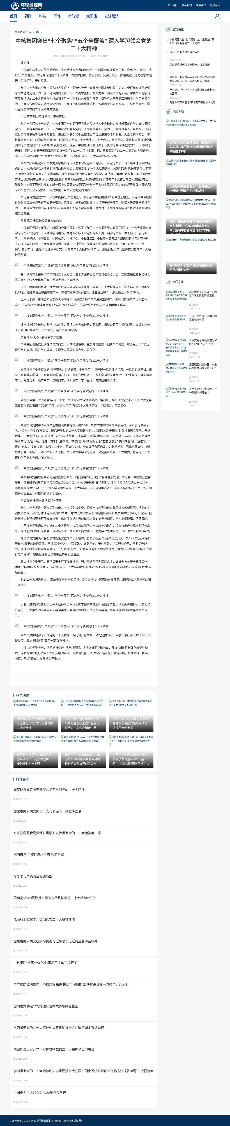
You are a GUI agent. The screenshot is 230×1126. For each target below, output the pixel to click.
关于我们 (172, 5)
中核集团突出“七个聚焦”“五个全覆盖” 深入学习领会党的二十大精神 (191, 41)
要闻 (28, 16)
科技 (42, 16)
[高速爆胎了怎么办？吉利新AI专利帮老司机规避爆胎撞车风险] (176, 295)
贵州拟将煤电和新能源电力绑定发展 (189, 64)
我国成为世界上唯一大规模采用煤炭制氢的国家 (192, 91)
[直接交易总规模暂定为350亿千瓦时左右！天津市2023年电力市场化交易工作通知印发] (176, 347)
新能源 (73, 16)
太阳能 (91, 16)
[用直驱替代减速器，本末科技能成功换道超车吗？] (176, 368)
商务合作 (201, 5)
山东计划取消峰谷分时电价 (184, 52)
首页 (13, 16)
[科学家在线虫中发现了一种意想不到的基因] (176, 392)
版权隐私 (215, 5)
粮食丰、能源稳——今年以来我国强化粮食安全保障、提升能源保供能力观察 (192, 79)
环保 (57, 16)
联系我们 (187, 5)
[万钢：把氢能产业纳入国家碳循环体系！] (176, 318)
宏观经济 (111, 16)
